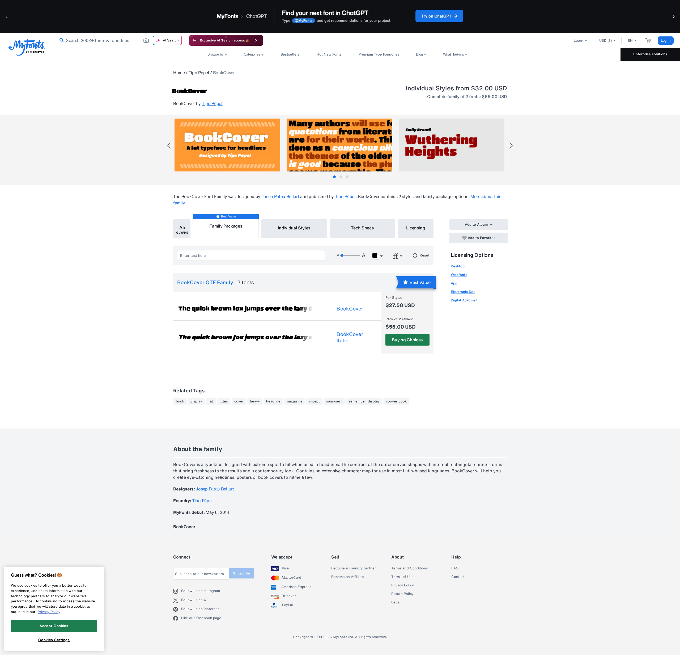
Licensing (415, 228)
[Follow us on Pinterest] (177, 609)
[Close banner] (256, 40)
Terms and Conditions (409, 568)
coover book (396, 401)
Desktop (458, 266)
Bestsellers (290, 54)
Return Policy (402, 594)
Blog (419, 54)
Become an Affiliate (347, 577)
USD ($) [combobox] (605, 40)
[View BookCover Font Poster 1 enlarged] (227, 145)
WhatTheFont (453, 54)
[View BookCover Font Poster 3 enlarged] (451, 145)
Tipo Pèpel (199, 72)
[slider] (350, 255)
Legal (396, 602)
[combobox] (119, 40)
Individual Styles (294, 228)
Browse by (215, 54)
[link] (60, 40)
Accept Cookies (54, 625)
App (454, 283)
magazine (295, 401)
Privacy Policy (402, 585)
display (196, 401)
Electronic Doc (463, 291)
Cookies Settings (54, 640)
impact (314, 401)
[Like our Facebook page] (177, 618)
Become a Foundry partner (353, 568)
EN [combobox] (630, 40)
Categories (252, 54)
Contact (458, 577)
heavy (255, 401)
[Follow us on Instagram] (177, 591)
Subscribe (241, 573)
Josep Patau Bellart (280, 196)
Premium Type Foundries (379, 54)
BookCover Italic (350, 337)
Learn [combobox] (578, 40)
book (180, 401)
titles (223, 401)
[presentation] (169, 145)
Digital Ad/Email (464, 300)
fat (211, 401)
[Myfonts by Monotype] (27, 47)
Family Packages (225, 226)
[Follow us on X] (177, 600)
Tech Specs (362, 228)
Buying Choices (407, 340)
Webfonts (459, 274)
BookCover (350, 308)
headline (273, 401)
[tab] (334, 176)
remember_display (364, 401)
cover (239, 401)
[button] (6, 16)
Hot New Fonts (329, 54)
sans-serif (334, 401)
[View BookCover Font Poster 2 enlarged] (339, 145)
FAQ (454, 568)
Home (179, 72)
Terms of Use (402, 577)
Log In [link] (665, 41)
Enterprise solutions (650, 54)
